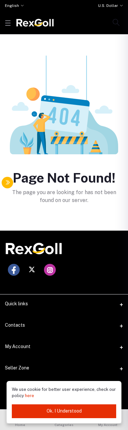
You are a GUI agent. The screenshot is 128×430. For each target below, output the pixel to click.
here (29, 395)
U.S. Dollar (108, 5)
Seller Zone (17, 367)
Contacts (15, 325)
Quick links (16, 303)
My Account (18, 346)
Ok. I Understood (64, 411)
